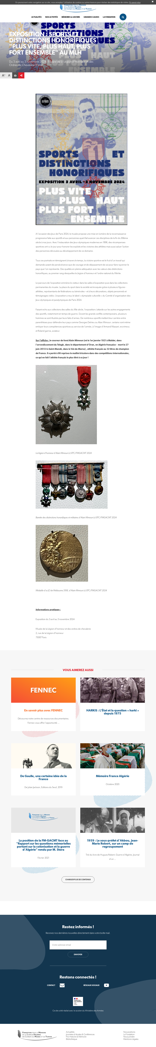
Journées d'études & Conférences (80, 1034)
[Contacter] (60, 985)
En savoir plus (134, 2)
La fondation (109, 17)
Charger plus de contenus (78, 880)
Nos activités (51, 17)
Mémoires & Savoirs (71, 17)
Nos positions (129, 1032)
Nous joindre (129, 1036)
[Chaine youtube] (104, 986)
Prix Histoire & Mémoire (76, 1036)
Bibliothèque (71, 1039)
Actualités (36, 17)
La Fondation (129, 1034)
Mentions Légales (130, 1039)
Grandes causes (91, 17)
